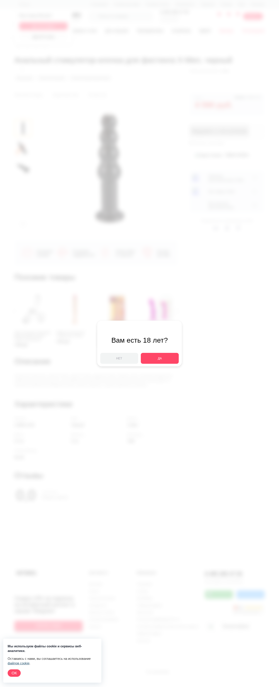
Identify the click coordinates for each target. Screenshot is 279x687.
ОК (14, 673)
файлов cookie (18, 663)
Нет (119, 358)
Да (160, 358)
